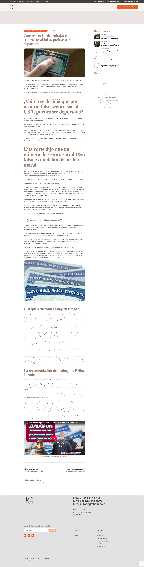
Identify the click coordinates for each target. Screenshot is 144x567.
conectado (36, 483)
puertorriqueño (63, 358)
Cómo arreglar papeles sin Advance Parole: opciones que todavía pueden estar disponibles (110, 38)
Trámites (34, 30)
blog (55, 416)
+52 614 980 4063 (91, 501)
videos (38, 416)
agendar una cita (40, 410)
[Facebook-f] (107, 107)
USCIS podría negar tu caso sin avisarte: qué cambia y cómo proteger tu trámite (110, 66)
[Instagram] (110, 107)
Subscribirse (52, 530)
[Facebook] (25, 535)
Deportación (28, 30)
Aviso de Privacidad (29, 561)
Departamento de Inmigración (51, 239)
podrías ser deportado (61, 80)
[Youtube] (104, 107)
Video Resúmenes (41, 30)
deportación (70, 255)
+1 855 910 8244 (90, 498)
